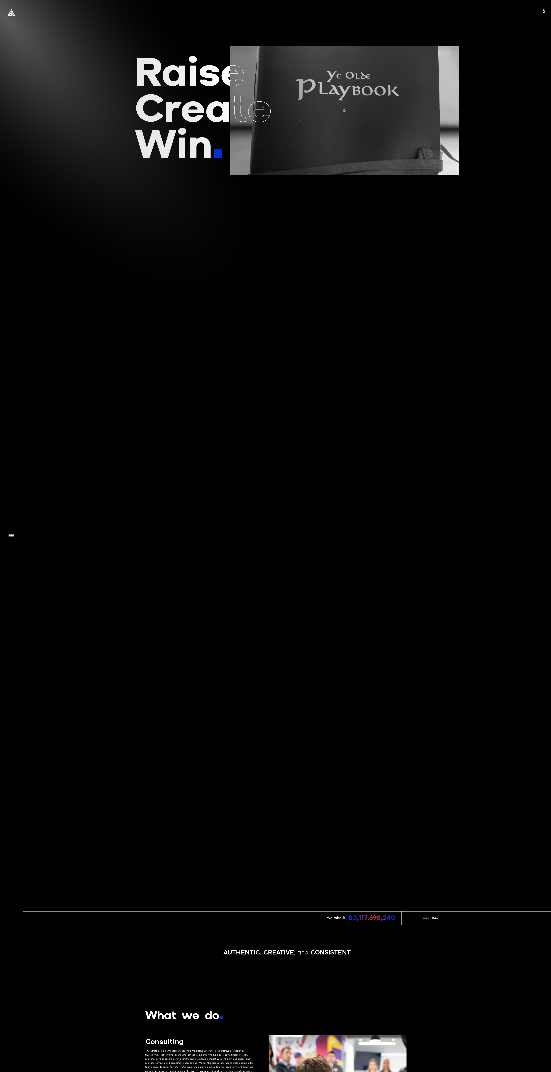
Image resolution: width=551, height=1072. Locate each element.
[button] (11, 536)
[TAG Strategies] (11, 13)
